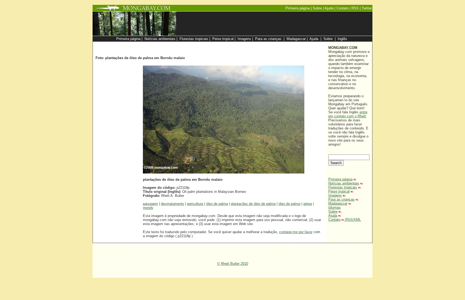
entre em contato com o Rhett (347, 114)
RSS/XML (353, 220)
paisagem (150, 204)
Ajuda (332, 216)
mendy (148, 208)
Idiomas (334, 207)
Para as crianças (341, 199)
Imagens (335, 195)
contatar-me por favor (295, 232)
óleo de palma (217, 204)
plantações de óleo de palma (253, 204)
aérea (307, 204)
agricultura (195, 204)
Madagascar (337, 203)
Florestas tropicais (342, 187)
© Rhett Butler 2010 (232, 264)
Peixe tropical (339, 191)
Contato (334, 220)
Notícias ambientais (343, 183)
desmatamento (172, 204)
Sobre (332, 211)
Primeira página (340, 179)
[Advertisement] (260, 44)
